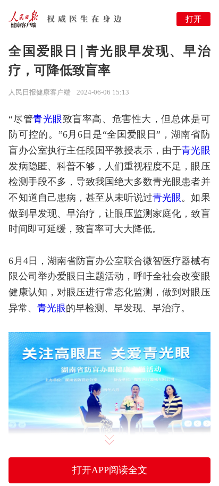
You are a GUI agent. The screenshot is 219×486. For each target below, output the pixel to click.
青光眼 (48, 119)
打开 (193, 18)
